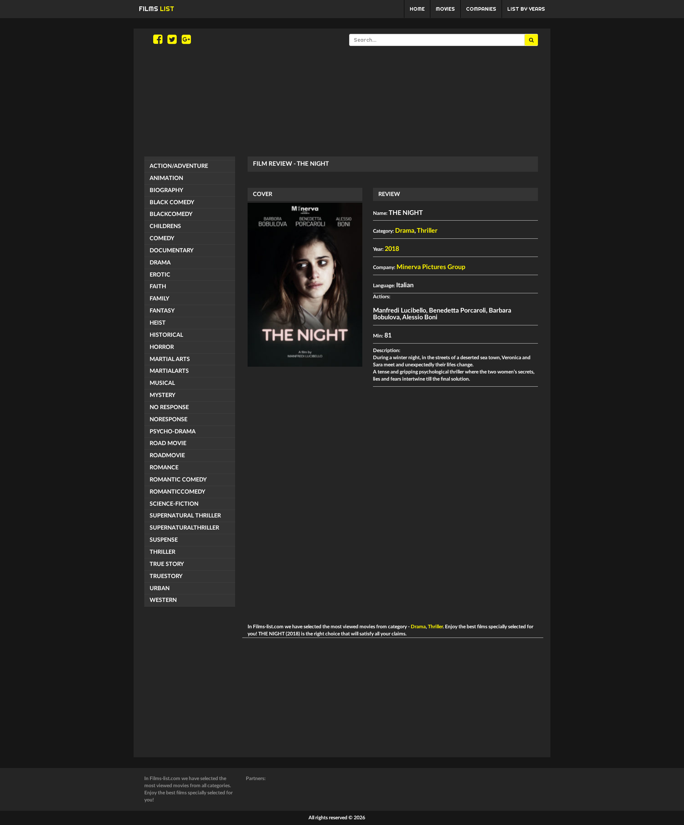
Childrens (165, 226)
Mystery (162, 395)
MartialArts (169, 371)
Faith (158, 286)
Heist (158, 323)
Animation (166, 178)
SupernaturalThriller (184, 528)
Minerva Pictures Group (431, 267)
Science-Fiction (174, 504)
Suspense (164, 540)
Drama (160, 262)
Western (163, 600)
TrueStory (166, 576)
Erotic (160, 275)
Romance (164, 467)
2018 (392, 249)
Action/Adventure (179, 166)
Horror (162, 347)
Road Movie (168, 443)
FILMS (156, 9)
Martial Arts (170, 359)
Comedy (162, 238)
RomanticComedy (177, 492)
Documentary (171, 250)
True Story (167, 564)
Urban (160, 588)
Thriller (162, 552)
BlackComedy (171, 214)
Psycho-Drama (173, 431)
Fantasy (162, 311)
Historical (166, 335)
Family (159, 298)
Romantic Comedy (178, 480)
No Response (169, 407)
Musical (162, 383)
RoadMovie (167, 455)
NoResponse (168, 419)
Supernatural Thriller (185, 516)
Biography (166, 190)
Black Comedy (172, 202)
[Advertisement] (342, 101)
